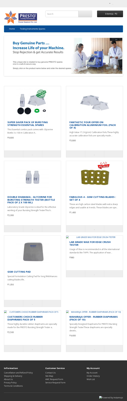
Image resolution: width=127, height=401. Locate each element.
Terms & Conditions (13, 385)
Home (12, 28)
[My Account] (108, 3)
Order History (93, 376)
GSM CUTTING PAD (19, 271)
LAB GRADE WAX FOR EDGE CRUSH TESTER (90, 243)
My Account (92, 372)
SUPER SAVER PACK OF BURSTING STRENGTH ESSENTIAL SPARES (27, 123)
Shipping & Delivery (13, 376)
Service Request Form (55, 382)
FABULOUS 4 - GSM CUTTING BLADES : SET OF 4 (92, 198)
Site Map (49, 376)
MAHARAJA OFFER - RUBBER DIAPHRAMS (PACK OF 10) (93, 318)
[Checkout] (120, 3)
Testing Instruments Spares (32, 28)
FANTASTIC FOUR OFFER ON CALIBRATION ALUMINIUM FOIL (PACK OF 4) (92, 124)
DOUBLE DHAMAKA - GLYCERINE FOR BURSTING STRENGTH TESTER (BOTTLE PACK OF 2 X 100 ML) (31, 199)
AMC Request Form (54, 379)
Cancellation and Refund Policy (18, 372)
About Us (8, 379)
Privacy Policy (10, 382)
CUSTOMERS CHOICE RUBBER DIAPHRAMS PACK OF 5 (25, 318)
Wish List (91, 379)
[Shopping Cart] (116, 3)
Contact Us (50, 372)
